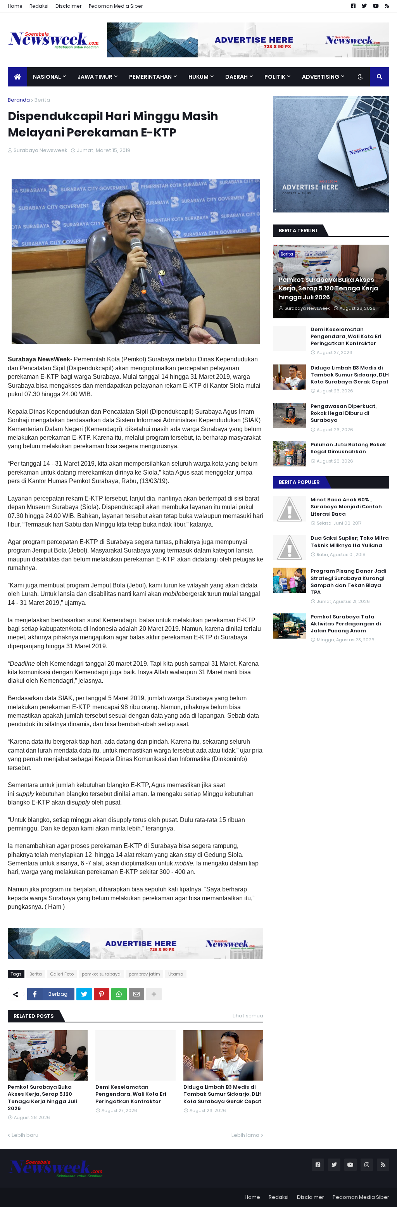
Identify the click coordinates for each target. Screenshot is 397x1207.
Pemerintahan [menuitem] (150, 77)
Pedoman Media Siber (116, 6)
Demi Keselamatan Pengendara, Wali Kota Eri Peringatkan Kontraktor (130, 1094)
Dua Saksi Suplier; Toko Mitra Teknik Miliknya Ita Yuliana (350, 542)
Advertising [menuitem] (320, 77)
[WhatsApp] (119, 994)
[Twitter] (84, 994)
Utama (175, 974)
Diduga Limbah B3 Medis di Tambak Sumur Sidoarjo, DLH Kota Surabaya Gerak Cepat (222, 1094)
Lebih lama (245, 1135)
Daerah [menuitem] (236, 77)
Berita (42, 100)
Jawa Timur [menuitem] (95, 77)
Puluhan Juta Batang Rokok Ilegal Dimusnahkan (348, 448)
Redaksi (38, 6)
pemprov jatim (144, 974)
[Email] (136, 994)
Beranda (19, 100)
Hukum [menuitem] (198, 77)
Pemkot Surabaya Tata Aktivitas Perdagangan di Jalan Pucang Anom (346, 623)
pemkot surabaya (101, 974)
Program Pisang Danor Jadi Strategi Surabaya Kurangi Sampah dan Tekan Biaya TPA (348, 582)
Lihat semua (248, 1015)
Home (15, 6)
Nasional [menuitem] (47, 77)
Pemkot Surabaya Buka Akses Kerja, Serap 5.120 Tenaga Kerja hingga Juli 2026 (42, 1098)
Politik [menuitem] (274, 77)
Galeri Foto (62, 974)
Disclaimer (68, 6)
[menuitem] (17, 76)
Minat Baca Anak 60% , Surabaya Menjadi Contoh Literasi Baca (346, 506)
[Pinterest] (101, 994)
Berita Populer (299, 482)
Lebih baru (25, 1135)
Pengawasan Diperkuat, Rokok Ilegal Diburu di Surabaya (343, 413)
